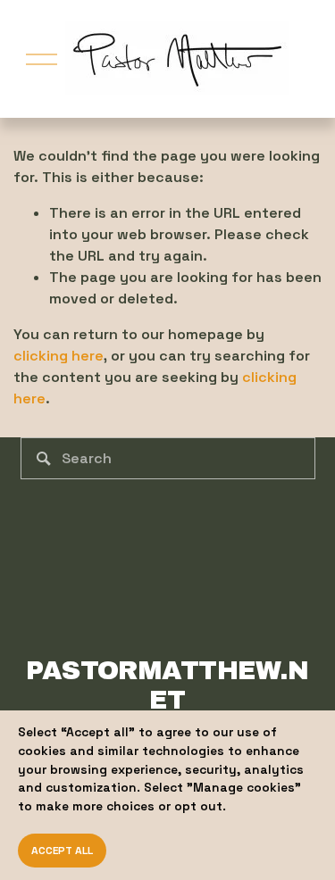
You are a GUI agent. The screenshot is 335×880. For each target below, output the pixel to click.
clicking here (58, 355)
